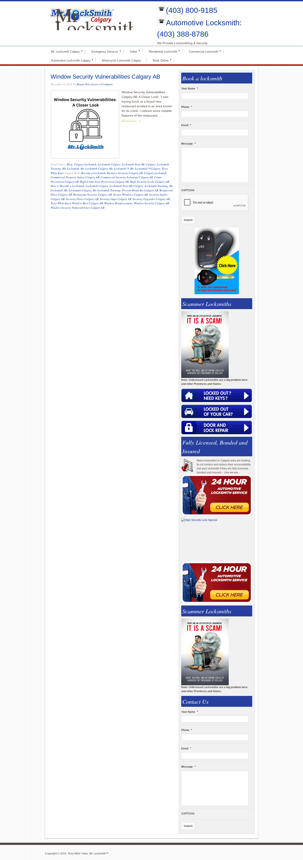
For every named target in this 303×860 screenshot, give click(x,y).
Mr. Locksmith (70, 169)
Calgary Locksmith (85, 164)
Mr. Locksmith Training (107, 190)
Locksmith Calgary (109, 164)
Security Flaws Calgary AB (82, 199)
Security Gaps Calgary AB (115, 199)
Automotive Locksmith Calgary (69, 60)
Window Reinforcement (118, 203)
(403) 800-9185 (191, 10)
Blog (70, 164)
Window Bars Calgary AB (87, 203)
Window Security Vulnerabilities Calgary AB (105, 76)
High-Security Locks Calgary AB (149, 182)
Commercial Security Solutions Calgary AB (127, 177)
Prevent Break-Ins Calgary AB (140, 190)
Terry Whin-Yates (61, 203)
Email (186, 125)
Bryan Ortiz (84, 84)
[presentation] (215, 202)
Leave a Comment (102, 84)
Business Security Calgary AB (125, 173)
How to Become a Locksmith (67, 186)
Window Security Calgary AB (151, 203)
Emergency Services (103, 51)
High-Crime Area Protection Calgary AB (104, 182)
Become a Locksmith (93, 173)
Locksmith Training (156, 186)
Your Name (189, 88)
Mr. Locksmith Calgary (63, 51)
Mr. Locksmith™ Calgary (145, 169)
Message (188, 143)
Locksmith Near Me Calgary (138, 164)
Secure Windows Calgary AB (130, 195)
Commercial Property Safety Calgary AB (75, 177)
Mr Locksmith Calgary (96, 27)
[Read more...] (131, 121)
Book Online (159, 60)
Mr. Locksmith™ (119, 169)
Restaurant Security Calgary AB (92, 195)
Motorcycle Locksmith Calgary (121, 60)
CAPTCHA (188, 190)
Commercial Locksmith (201, 51)
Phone (186, 107)
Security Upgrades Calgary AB (151, 199)
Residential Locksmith (161, 51)
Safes (131, 51)
